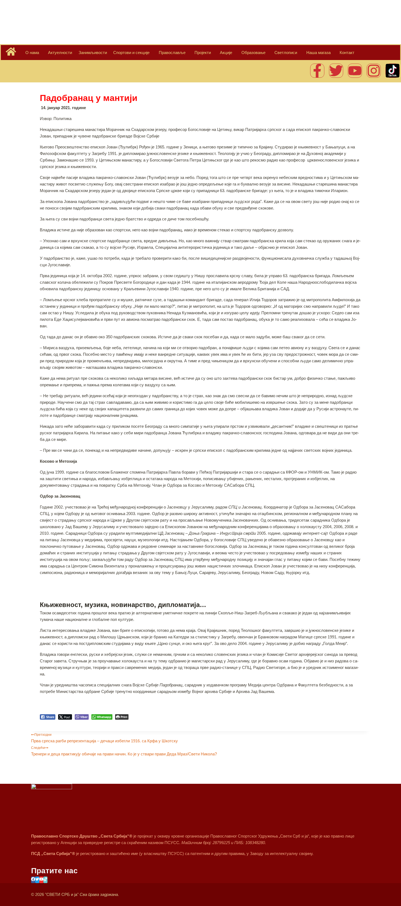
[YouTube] (41, 880)
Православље (172, 52)
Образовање (253, 52)
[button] (43, 700)
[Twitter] (336, 71)
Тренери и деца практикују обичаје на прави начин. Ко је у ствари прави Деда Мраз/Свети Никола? (124, 751)
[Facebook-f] (317, 71)
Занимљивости (93, 52)
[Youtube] (355, 71)
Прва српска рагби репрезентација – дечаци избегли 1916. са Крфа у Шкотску (104, 738)
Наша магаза (318, 52)
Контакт (347, 52)
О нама (32, 52)
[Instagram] (374, 71)
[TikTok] (45, 880)
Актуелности (60, 52)
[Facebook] (33, 880)
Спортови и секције (131, 52)
